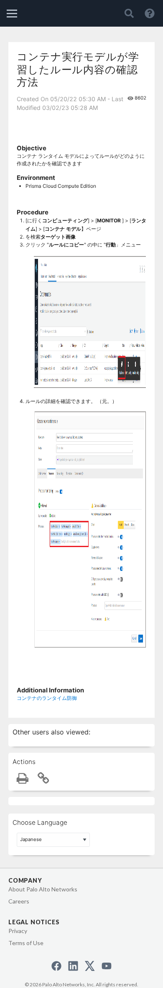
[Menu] (11, 13)
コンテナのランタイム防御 (47, 698)
